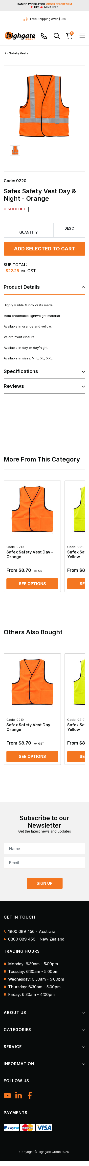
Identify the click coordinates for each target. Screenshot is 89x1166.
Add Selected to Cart (44, 249)
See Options (32, 583)
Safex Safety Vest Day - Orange (29, 552)
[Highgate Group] (20, 35)
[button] (15, 155)
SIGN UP (44, 883)
